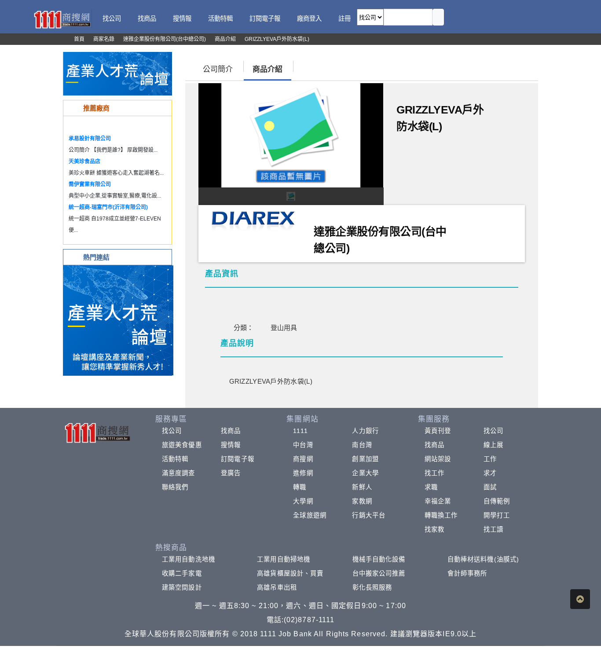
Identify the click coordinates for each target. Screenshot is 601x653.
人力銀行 (365, 430)
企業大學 (365, 473)
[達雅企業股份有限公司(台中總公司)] (252, 219)
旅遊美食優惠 (182, 444)
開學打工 (497, 515)
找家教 (434, 529)
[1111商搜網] (62, 18)
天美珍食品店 (84, 161)
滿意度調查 (178, 473)
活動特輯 (175, 458)
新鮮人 (362, 487)
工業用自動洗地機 (188, 559)
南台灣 (362, 444)
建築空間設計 (182, 587)
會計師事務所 (467, 573)
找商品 (231, 430)
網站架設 (438, 458)
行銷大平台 (368, 515)
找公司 (172, 430)
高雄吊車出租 (277, 587)
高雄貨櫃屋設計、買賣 (290, 573)
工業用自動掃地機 (283, 559)
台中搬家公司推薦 (379, 573)
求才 (490, 473)
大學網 (303, 501)
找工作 (434, 473)
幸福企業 (438, 501)
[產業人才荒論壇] (117, 73)
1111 (300, 430)
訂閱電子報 (237, 458)
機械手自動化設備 (379, 559)
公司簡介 (218, 69)
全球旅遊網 (309, 515)
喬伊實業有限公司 (90, 184)
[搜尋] (438, 17)
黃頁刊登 (438, 430)
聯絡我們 (175, 487)
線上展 (493, 444)
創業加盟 (365, 458)
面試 (490, 487)
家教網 (362, 501)
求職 (431, 487)
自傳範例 (497, 501)
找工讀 (493, 529)
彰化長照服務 (372, 587)
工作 (490, 458)
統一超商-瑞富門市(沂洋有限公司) (108, 207)
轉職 (299, 487)
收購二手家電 (182, 573)
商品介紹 (267, 69)
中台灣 (303, 444)
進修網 (303, 473)
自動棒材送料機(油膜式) (483, 559)
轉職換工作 (441, 515)
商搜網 (303, 458)
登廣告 (231, 473)
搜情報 (231, 444)
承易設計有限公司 (90, 139)
